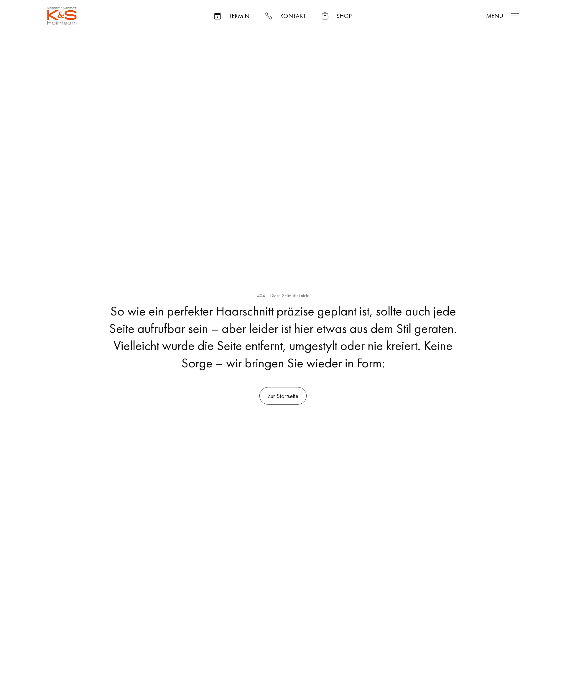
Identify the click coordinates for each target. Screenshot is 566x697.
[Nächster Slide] (238, 200)
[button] (231, 16)
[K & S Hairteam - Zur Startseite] (62, 16)
